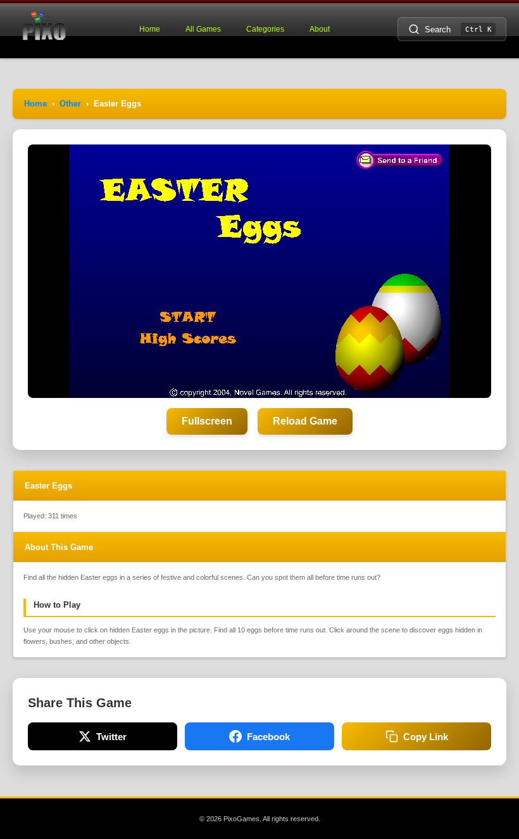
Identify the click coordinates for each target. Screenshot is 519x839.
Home (149, 29)
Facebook (268, 736)
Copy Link (425, 736)
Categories (265, 29)
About (320, 29)
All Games (203, 29)
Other (70, 103)
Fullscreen (207, 421)
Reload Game (305, 421)
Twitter (111, 736)
